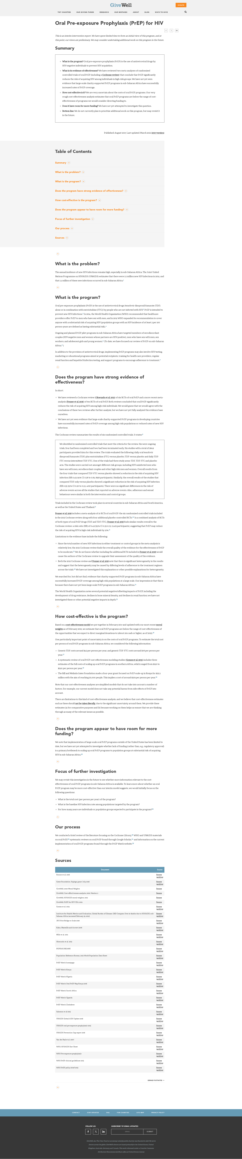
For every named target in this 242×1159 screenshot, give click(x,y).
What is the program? (68, 181)
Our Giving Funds (85, 12)
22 (132, 835)
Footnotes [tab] (155, 1080)
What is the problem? (68, 172)
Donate (181, 5)
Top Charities (64, 12)
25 (133, 843)
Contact (76, 1112)
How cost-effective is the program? (76, 200)
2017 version (158, 133)
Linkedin (103, 1131)
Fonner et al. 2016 (75, 402)
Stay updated (93, 1112)
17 (63, 654)
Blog (147, 12)
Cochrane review (110, 75)
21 (152, 809)
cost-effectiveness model (78, 625)
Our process (62, 228)
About (136, 12)
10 (133, 517)
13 (74, 569)
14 (135, 584)
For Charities (123, 1112)
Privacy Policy (157, 1112)
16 (153, 632)
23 (68, 839)
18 (83, 668)
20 (82, 754)
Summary (60, 163)
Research (104, 12)
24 (132, 839)
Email (176, 30)
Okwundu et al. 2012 (105, 398)
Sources (59, 238)
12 (74, 551)
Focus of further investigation (72, 219)
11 (109, 530)
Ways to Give (161, 12)
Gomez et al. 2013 (134, 660)
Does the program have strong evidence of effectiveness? (89, 191)
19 (156, 677)
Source (159, 875)
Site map (140, 1112)
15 (117, 599)
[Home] (121, 6)
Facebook (166, 30)
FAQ (108, 1112)
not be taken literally (85, 704)
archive (160, 877)
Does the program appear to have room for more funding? (89, 209)
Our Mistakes (120, 12)
